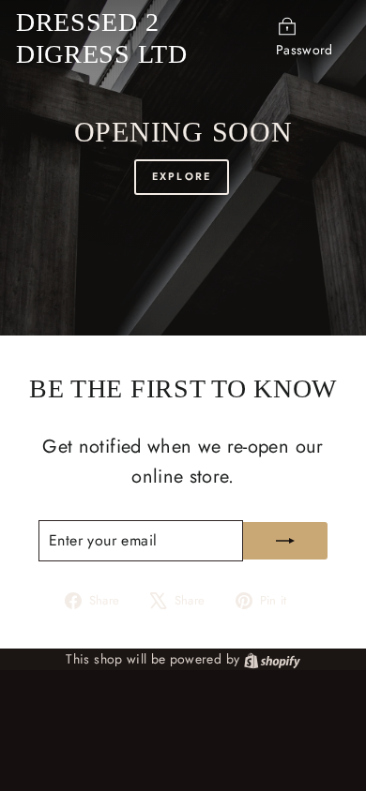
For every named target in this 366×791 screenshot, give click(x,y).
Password (304, 49)
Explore (181, 176)
